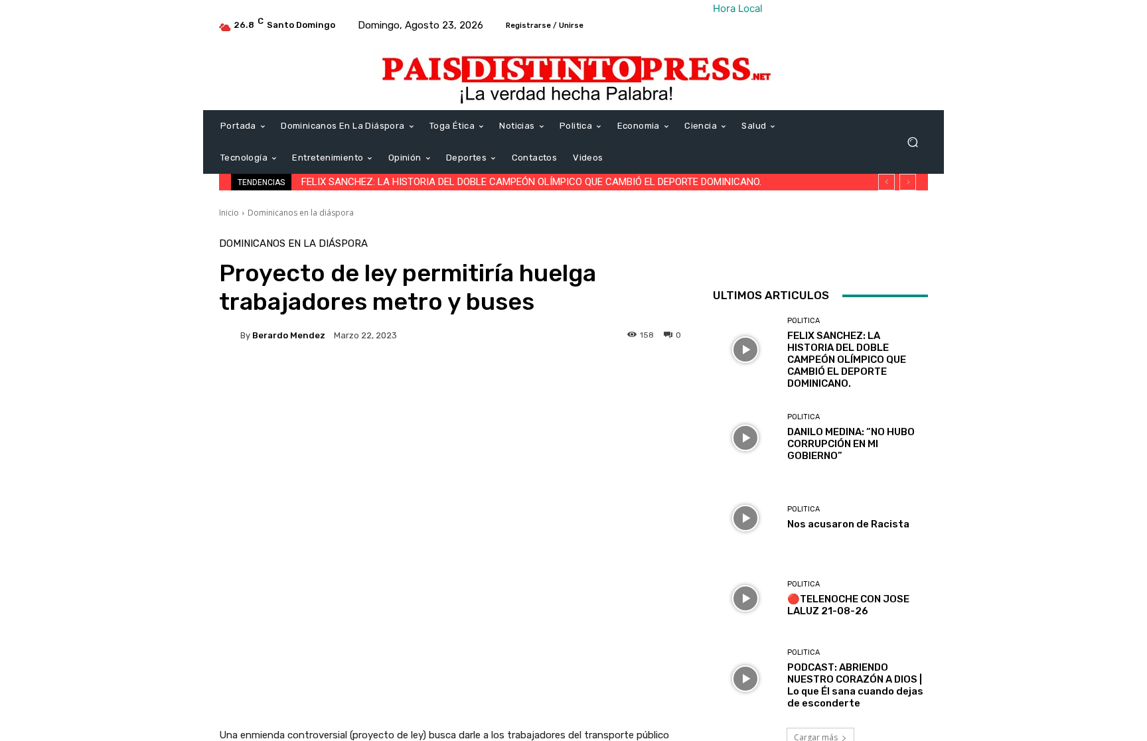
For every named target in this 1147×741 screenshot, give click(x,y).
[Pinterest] (869, 252)
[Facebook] (808, 252)
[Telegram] (991, 252)
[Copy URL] (1022, 252)
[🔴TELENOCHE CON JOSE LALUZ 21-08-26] (745, 598)
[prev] (886, 182)
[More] (1053, 252)
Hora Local (738, 8)
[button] (912, 142)
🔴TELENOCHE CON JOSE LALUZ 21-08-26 (848, 605)
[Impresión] (961, 252)
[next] (907, 182)
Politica (803, 320)
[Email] (930, 252)
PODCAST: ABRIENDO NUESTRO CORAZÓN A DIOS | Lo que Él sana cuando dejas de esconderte (855, 685)
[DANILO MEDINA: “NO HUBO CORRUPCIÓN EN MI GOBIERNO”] (745, 437)
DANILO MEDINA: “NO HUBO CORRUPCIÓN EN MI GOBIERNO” (851, 444)
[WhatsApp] (900, 252)
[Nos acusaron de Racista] (745, 518)
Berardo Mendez (288, 335)
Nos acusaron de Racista (848, 524)
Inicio (229, 212)
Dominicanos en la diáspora (301, 212)
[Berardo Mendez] (229, 335)
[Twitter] (839, 252)
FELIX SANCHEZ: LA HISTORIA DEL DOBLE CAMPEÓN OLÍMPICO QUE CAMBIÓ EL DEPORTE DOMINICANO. (531, 182)
